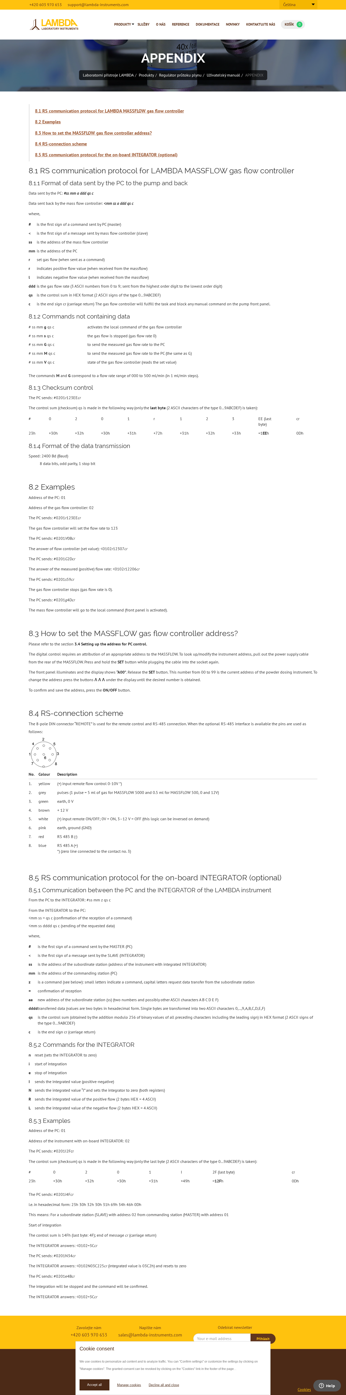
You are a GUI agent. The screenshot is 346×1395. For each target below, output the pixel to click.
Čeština (289, 4)
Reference (180, 24)
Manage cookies (129, 1385)
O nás (160, 24)
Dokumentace (207, 24)
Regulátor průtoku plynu (180, 75)
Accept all (94, 1385)
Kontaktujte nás (260, 24)
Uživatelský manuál (223, 75)
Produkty (122, 24)
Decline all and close (164, 1385)
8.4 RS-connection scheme (61, 144)
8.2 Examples (48, 122)
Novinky (233, 24)
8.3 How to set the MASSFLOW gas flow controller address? (93, 133)
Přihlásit (263, 1338)
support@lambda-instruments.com (98, 4)
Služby (143, 24)
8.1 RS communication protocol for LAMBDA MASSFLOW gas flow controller (109, 111)
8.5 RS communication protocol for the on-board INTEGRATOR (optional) (106, 155)
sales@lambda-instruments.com (150, 1335)
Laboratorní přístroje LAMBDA (108, 75)
